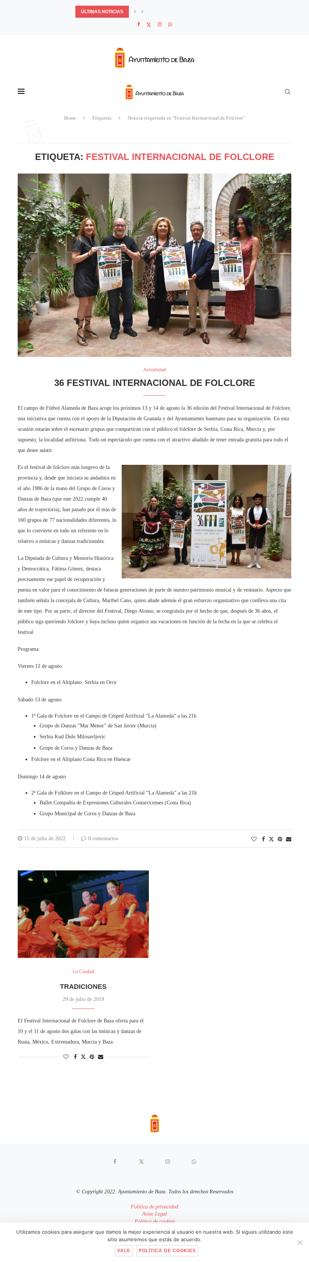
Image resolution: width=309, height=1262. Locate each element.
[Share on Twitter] (271, 839)
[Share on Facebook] (263, 839)
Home (70, 118)
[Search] (287, 92)
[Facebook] (138, 25)
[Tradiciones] (83, 914)
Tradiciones (83, 986)
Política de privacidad (154, 1207)
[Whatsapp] (170, 25)
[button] (135, 12)
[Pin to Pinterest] (280, 839)
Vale (123, 1250)
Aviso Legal (154, 1214)
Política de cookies (155, 1221)
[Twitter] (148, 25)
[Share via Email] (288, 839)
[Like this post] (254, 839)
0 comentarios (103, 838)
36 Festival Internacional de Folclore (154, 383)
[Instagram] (160, 25)
